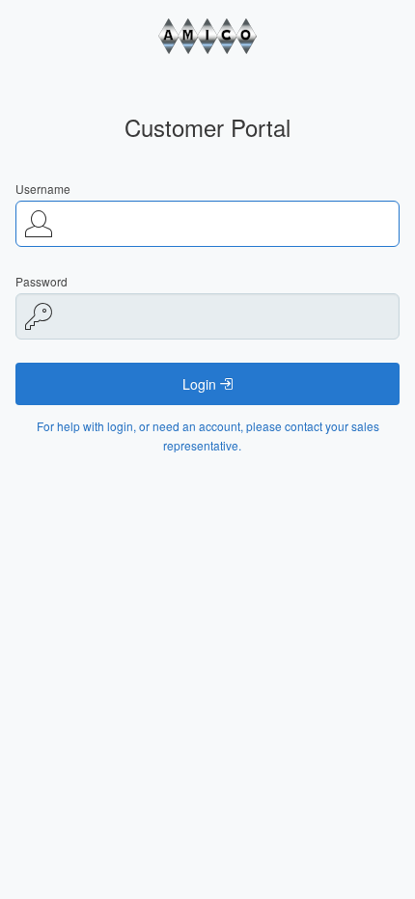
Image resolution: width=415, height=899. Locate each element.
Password (41, 281)
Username (42, 188)
